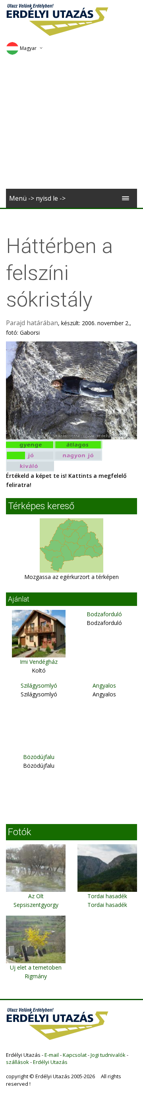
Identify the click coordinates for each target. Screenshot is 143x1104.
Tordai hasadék (107, 896)
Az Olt (36, 896)
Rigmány (36, 976)
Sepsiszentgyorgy (36, 904)
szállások (17, 1062)
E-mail (51, 1054)
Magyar (28, 48)
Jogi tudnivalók (108, 1054)
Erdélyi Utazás (50, 1062)
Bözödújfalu (38, 757)
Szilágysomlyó (39, 685)
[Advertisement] (71, 124)
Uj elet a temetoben (36, 967)
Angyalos (104, 685)
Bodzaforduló (104, 614)
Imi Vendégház (39, 661)
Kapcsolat (75, 1054)
